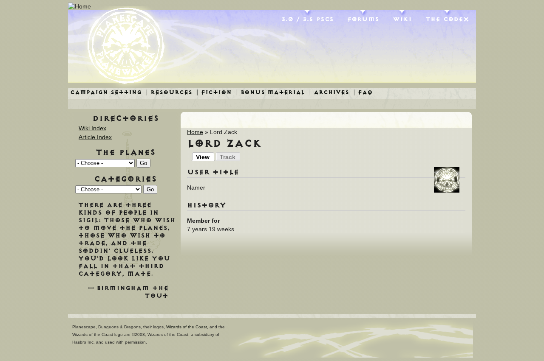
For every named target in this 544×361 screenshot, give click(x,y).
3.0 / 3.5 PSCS (307, 19)
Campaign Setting (106, 92)
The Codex (447, 19)
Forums (363, 19)
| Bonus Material (270, 92)
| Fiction (214, 92)
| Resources (169, 92)
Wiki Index (92, 128)
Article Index (95, 137)
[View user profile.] (446, 190)
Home (195, 132)
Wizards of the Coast (186, 327)
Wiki (402, 19)
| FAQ (363, 92)
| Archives (329, 92)
